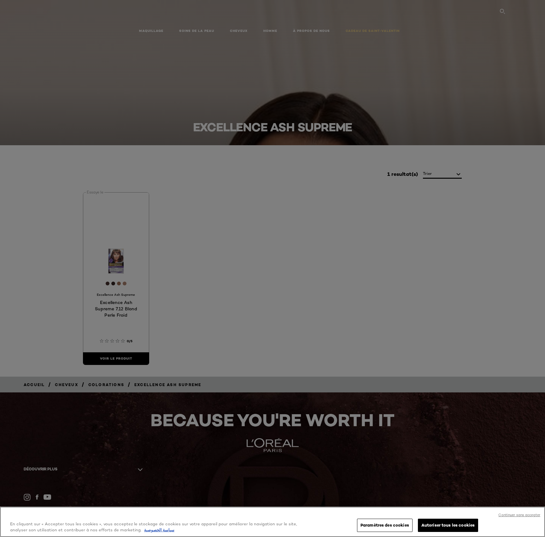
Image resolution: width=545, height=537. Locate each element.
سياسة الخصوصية (159, 530)
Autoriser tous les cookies (448, 525)
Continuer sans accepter (519, 515)
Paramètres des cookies (384, 525)
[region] (272, 522)
